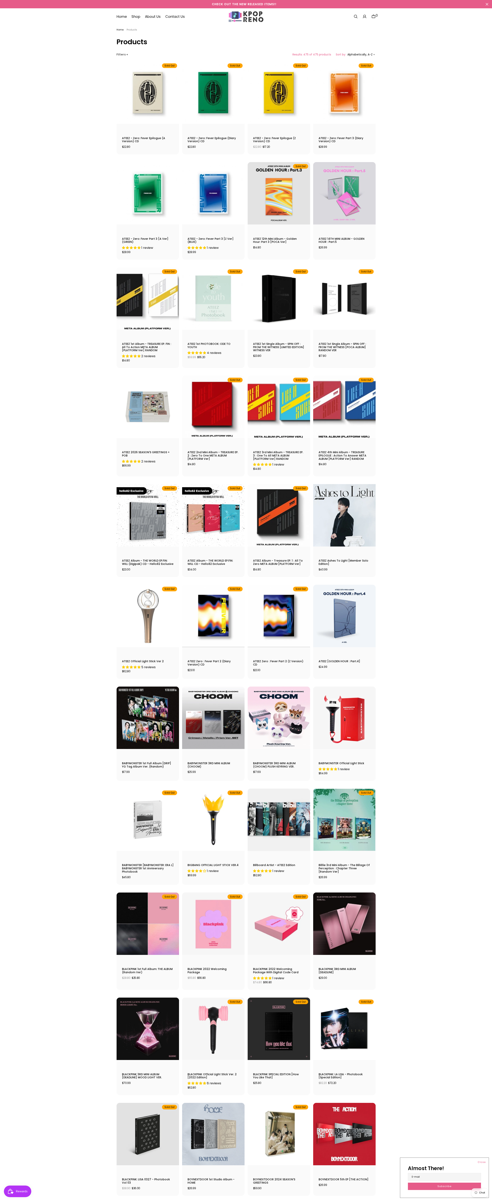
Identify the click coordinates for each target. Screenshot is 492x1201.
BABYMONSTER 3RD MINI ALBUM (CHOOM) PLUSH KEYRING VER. (274, 765)
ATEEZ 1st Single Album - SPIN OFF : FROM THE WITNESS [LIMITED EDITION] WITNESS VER (278, 347)
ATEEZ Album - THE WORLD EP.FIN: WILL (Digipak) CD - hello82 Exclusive (147, 562)
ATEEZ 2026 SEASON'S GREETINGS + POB (146, 454)
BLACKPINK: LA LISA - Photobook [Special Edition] (341, 1076)
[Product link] (148, 92)
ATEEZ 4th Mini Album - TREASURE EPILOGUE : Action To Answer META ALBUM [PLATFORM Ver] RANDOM (342, 456)
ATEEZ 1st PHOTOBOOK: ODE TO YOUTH (209, 345)
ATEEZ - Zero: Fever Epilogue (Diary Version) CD (212, 140)
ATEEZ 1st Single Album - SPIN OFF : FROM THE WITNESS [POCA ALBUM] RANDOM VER (342, 347)
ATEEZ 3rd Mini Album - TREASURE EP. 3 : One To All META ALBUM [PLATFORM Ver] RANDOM (278, 456)
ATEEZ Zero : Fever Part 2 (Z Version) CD (278, 663)
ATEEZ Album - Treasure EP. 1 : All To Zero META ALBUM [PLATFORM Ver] (278, 562)
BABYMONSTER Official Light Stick (341, 763)
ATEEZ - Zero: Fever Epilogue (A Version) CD (143, 140)
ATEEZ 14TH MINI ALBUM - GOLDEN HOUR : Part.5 (341, 240)
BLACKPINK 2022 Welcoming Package (207, 970)
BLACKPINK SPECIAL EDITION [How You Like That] (276, 1076)
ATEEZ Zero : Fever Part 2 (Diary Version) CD (209, 663)
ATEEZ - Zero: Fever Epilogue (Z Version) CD (274, 140)
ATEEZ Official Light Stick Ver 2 (143, 661)
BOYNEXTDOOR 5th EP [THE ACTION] (343, 1179)
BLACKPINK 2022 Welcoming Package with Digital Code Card (275, 970)
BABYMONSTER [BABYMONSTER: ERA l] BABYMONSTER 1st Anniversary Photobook (148, 869)
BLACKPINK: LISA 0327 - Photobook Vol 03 (146, 1181)
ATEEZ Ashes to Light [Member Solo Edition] (343, 562)
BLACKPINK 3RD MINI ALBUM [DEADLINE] (337, 970)
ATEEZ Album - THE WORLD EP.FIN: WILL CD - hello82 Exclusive (210, 562)
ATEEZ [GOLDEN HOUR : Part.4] (339, 661)
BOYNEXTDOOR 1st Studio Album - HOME (211, 1181)
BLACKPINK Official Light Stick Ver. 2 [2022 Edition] (212, 1076)
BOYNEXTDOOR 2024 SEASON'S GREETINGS (274, 1181)
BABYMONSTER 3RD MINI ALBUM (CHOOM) (209, 765)
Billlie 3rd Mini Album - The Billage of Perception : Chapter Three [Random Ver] (344, 869)
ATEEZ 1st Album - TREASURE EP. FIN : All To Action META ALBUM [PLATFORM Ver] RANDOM (146, 347)
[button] (364, 16)
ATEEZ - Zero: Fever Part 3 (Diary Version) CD (341, 140)
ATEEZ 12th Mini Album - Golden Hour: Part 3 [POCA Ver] (275, 240)
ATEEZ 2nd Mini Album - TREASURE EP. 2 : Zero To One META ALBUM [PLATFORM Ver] (213, 456)
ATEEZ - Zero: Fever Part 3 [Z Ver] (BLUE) (211, 240)
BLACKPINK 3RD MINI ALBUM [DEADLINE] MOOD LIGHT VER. (142, 1076)
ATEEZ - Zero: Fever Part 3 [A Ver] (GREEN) (145, 240)
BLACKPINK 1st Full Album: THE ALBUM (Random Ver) (147, 970)
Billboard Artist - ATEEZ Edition (274, 865)
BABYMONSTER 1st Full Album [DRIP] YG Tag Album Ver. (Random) (146, 765)
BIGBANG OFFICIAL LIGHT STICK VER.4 (213, 865)
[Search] (356, 16)
